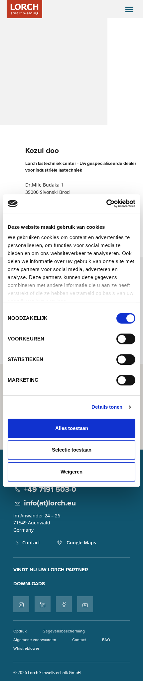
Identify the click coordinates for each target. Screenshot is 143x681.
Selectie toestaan (71, 450)
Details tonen (106, 407)
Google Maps (81, 542)
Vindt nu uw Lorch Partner (50, 569)
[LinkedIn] (43, 604)
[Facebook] (64, 604)
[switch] (125, 339)
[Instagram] (21, 604)
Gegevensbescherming (64, 631)
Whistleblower (26, 648)
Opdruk (20, 631)
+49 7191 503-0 (50, 489)
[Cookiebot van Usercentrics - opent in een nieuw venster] (106, 203)
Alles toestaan (71, 428)
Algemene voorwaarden (34, 639)
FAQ (106, 639)
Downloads (29, 583)
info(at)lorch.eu (50, 502)
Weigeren (71, 472)
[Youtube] (85, 604)
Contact (31, 542)
